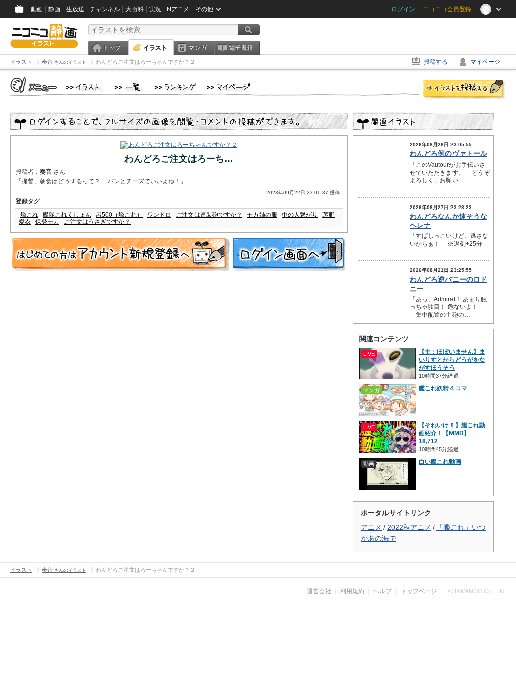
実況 (155, 9)
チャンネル (105, 9)
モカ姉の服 (262, 214)
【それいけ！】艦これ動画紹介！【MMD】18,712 (452, 433)
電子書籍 (241, 47)
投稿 (464, 90)
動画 (37, 9)
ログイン (403, 9)
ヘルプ (382, 591)
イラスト (155, 47)
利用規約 (352, 591)
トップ (112, 47)
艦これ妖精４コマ (443, 388)
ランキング (175, 87)
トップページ (419, 591)
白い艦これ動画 (440, 461)
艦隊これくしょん (67, 214)
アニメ (371, 527)
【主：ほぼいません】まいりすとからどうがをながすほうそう (452, 359)
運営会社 (319, 591)
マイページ (485, 61)
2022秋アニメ (409, 527)
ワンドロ (159, 214)
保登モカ (47, 221)
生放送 (75, 9)
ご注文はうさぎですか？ (97, 221)
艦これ (29, 214)
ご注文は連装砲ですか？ (209, 214)
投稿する (436, 61)
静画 (54, 9)
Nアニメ (178, 9)
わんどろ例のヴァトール (448, 153)
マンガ (197, 47)
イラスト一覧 (129, 87)
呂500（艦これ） (119, 214)
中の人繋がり (300, 214)
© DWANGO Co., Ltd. (477, 591)
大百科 (134, 9)
